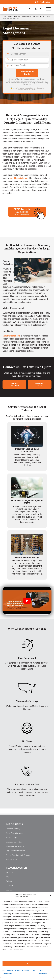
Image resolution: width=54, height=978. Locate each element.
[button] (50, 895)
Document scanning (11, 336)
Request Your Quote (27, 73)
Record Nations (8, 16)
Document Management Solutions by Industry (29, 16)
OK (27, 963)
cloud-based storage (19, 178)
